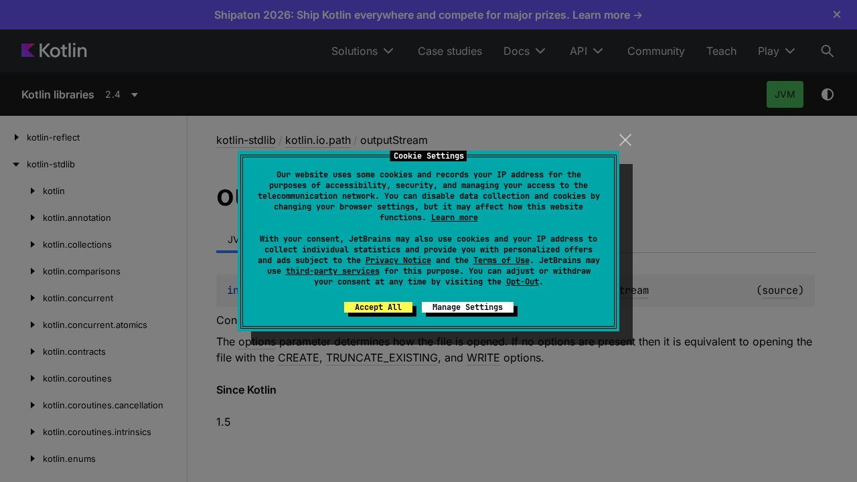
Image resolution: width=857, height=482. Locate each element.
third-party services (333, 271)
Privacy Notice (398, 260)
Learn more (454, 217)
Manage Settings (468, 307)
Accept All (378, 307)
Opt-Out (522, 281)
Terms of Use (501, 260)
